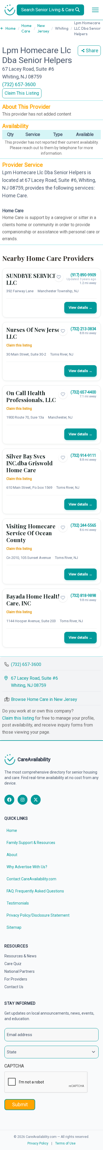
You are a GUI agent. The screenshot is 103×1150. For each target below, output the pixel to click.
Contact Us (13, 987)
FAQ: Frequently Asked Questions (35, 891)
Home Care (26, 28)
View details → (80, 307)
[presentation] (46, 1082)
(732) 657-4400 (83, 392)
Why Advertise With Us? (27, 867)
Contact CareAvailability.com (31, 879)
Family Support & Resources (31, 842)
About (12, 855)
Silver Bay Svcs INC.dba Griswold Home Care (29, 463)
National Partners (19, 971)
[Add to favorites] (58, 277)
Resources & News (20, 956)
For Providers (15, 979)
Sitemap (14, 927)
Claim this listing (19, 345)
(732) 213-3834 (83, 329)
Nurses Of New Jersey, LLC (35, 333)
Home (10, 28)
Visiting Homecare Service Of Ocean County (30, 532)
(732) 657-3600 (19, 84)
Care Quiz (12, 963)
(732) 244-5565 (83, 525)
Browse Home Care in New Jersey (44, 699)
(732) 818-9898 (83, 595)
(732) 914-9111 (83, 455)
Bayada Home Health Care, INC (33, 599)
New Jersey (43, 28)
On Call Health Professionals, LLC (31, 396)
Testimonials (18, 903)
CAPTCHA (14, 1066)
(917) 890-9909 (83, 275)
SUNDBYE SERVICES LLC (33, 279)
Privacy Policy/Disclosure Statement (38, 915)
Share (92, 50)
